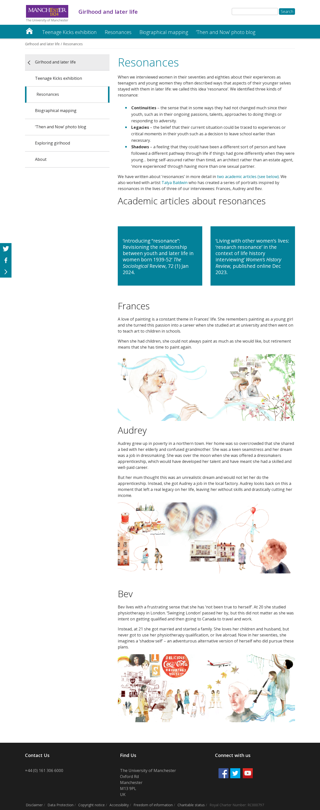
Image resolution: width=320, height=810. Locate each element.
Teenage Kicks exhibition (69, 32)
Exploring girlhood (52, 143)
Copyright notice (91, 804)
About (40, 159)
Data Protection (61, 804)
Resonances (118, 32)
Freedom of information (153, 804)
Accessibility (119, 804)
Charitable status (191, 804)
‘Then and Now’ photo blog (225, 32)
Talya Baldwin (175, 182)
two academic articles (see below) (248, 176)
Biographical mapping (164, 32)
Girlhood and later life (29, 29)
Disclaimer (34, 804)
